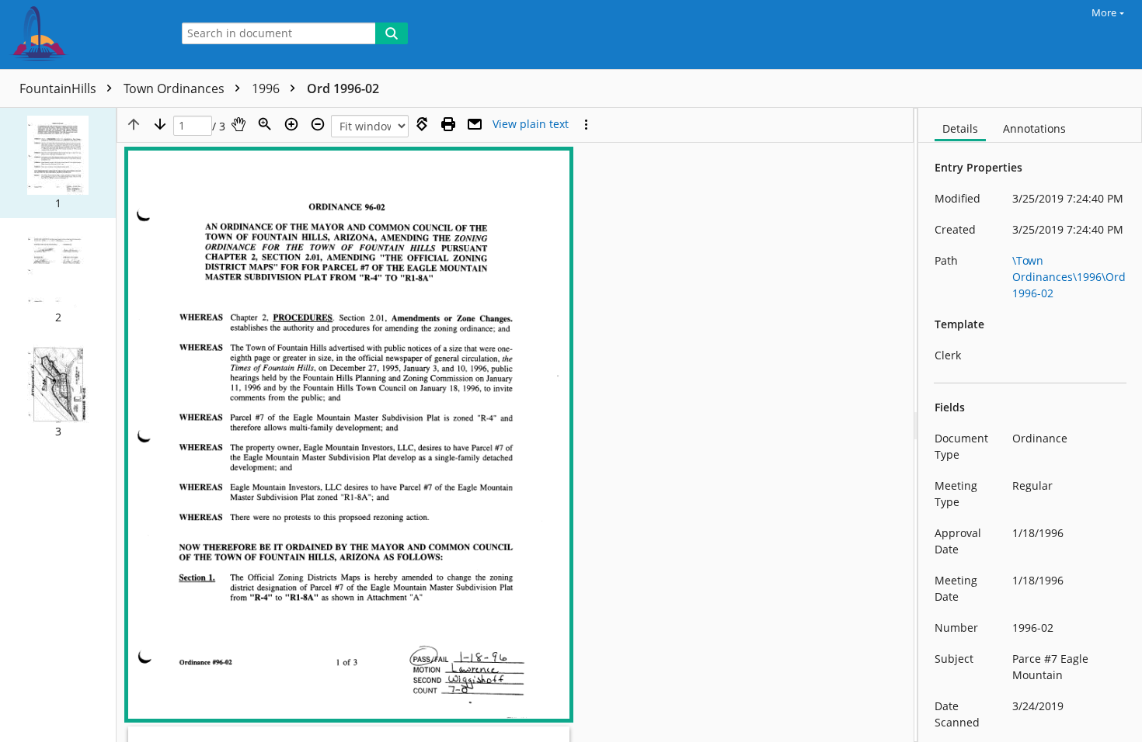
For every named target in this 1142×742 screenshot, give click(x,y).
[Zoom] (265, 124)
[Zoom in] (291, 124)
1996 (267, 88)
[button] (58, 163)
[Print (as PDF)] (448, 124)
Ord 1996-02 (343, 88)
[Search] (391, 33)
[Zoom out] (318, 124)
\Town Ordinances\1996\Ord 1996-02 (1069, 276)
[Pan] (238, 124)
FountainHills (59, 88)
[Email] (474, 124)
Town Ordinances (176, 88)
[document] (1030, 425)
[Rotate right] (422, 124)
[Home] (81, 34)
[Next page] (160, 124)
